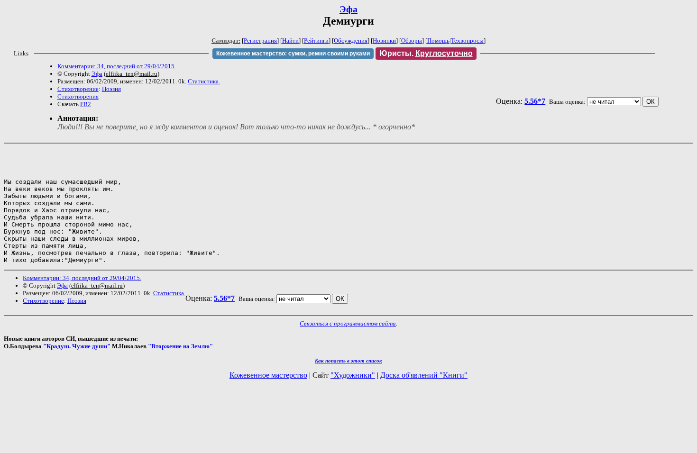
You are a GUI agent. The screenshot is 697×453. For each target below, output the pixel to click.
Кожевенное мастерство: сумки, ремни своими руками (293, 53)
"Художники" (352, 375)
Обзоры (411, 40)
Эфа (348, 9)
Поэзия (111, 88)
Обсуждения (350, 40)
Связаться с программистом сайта (348, 323)
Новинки (384, 40)
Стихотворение (78, 88)
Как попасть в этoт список (348, 360)
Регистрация (260, 40)
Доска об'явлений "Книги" (424, 375)
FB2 (85, 104)
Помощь (438, 40)
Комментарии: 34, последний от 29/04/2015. (116, 66)
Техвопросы (467, 40)
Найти (290, 40)
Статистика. (204, 81)
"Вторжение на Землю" (180, 346)
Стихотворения (78, 96)
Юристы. (426, 53)
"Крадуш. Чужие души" (76, 346)
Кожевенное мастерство (268, 375)
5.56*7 (534, 101)
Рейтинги (316, 40)
